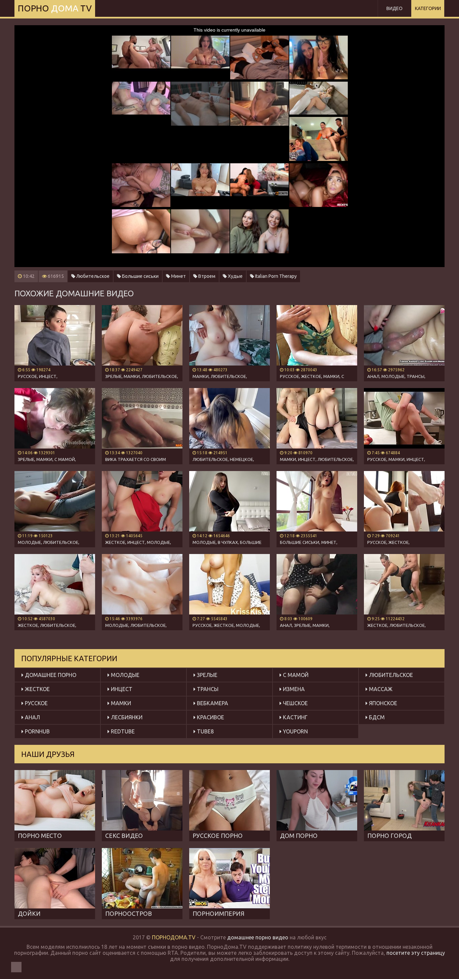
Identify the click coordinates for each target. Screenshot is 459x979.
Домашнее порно (50, 675)
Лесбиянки (126, 717)
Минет (178, 276)
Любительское (92, 276)
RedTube (122, 731)
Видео (394, 8)
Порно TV (55, 8)
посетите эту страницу (415, 953)
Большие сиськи (140, 276)
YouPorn (295, 731)
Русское (36, 703)
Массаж (380, 689)
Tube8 (205, 731)
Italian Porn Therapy (275, 276)
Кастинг (294, 717)
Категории (428, 8)
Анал (32, 717)
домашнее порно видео (257, 937)
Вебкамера (212, 703)
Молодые (124, 675)
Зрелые (206, 675)
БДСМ (376, 717)
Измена (293, 689)
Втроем (206, 276)
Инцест (121, 689)
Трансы (207, 689)
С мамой (295, 675)
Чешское (295, 703)
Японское (382, 703)
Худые (235, 276)
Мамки (120, 703)
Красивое (210, 717)
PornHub (37, 731)
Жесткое (37, 689)
